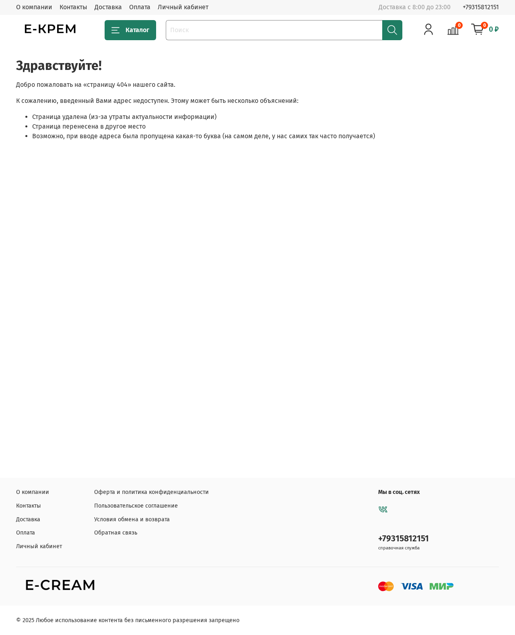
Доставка (108, 7)
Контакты (73, 7)
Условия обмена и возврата (132, 519)
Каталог (137, 30)
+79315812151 (481, 7)
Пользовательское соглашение (136, 505)
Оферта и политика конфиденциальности (151, 492)
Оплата (139, 7)
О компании (34, 7)
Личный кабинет (183, 7)
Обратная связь (115, 532)
